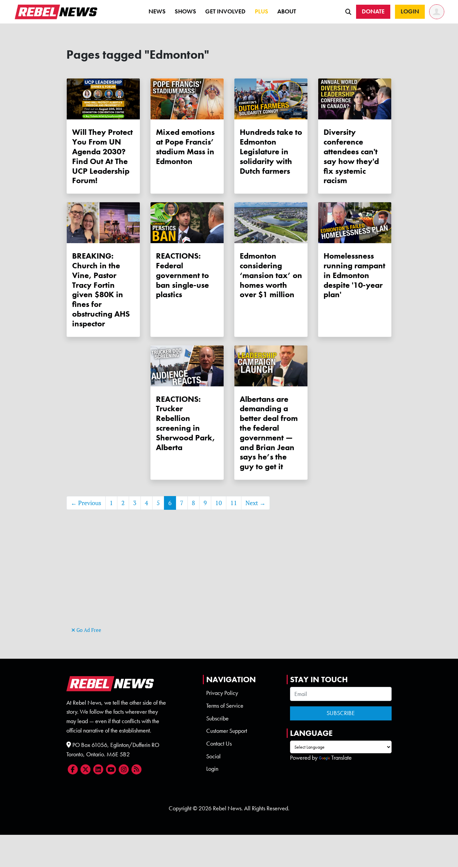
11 (233, 503)
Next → (255, 503)
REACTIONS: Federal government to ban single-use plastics (182, 275)
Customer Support (226, 731)
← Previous (86, 503)
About (286, 11)
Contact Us (219, 744)
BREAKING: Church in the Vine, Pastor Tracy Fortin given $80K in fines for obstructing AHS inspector (101, 290)
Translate (341, 758)
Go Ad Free (88, 630)
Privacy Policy (222, 693)
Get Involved (225, 11)
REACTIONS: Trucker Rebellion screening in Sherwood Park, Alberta (185, 423)
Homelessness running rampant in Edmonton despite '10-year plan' (354, 275)
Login (212, 769)
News (157, 11)
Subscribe (217, 718)
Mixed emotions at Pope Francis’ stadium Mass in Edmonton (185, 146)
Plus (261, 11)
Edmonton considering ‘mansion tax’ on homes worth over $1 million (271, 275)
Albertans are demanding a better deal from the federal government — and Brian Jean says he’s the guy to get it (269, 433)
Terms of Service (224, 706)
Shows (185, 11)
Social (213, 756)
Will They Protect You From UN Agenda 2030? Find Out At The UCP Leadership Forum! (102, 156)
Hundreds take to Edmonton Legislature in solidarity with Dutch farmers (271, 151)
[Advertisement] (229, 578)
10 (218, 503)
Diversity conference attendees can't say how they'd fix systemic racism (351, 156)
